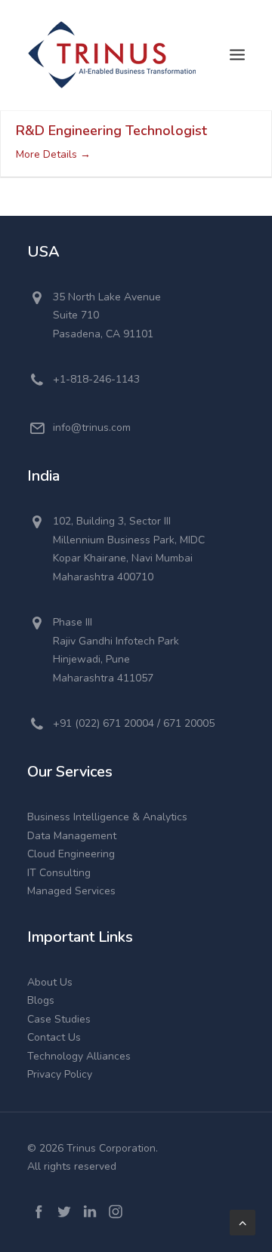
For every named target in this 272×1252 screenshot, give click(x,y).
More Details (48, 154)
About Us (50, 982)
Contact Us (54, 1037)
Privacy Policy (59, 1074)
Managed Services (71, 891)
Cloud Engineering (71, 854)
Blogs (40, 1000)
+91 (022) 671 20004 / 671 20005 (134, 723)
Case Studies (59, 1019)
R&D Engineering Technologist (111, 131)
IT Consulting (59, 873)
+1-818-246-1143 (96, 379)
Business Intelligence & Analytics (107, 817)
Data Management (71, 836)
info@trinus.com (92, 427)
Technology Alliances (79, 1056)
